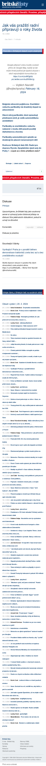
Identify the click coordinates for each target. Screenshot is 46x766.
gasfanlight (23, 714)
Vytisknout (8, 171)
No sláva (14, 335)
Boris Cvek (14, 310)
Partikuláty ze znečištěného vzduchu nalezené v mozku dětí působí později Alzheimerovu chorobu (19, 129)
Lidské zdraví (18, 163)
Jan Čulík (14, 475)
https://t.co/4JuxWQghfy (23, 76)
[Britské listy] (23, 51)
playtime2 (23, 579)
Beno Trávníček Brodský (19, 421)
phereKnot (23, 509)
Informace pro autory (26, 746)
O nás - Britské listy (8, 741)
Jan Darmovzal (16, 543)
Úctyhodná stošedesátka (31, 307)
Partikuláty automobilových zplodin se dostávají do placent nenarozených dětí (20, 138)
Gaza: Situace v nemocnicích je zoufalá (24, 390)
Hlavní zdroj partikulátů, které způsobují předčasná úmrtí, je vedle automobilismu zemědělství (20, 118)
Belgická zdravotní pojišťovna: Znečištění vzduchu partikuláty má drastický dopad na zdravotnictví (21, 107)
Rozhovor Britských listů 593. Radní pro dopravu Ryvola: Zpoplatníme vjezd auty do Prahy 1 (21, 148)
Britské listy (19, 5)
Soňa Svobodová (16, 307)
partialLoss (23, 387)
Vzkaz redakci (24, 744)
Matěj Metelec (15, 717)
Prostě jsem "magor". (26, 613)
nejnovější (30, 227)
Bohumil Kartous (16, 622)
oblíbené (40, 227)
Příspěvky (23, 749)
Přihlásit (5, 205)
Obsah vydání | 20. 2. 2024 (15, 303)
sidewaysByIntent (26, 323)
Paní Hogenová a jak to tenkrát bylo (31, 411)
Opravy (4, 746)
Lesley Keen (15, 323)
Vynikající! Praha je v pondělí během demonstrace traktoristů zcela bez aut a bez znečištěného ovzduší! (22, 252)
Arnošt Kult (14, 613)
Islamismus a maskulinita (19, 628)
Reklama (5, 749)
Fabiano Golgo (15, 317)
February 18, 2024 (30, 90)
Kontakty (5, 744)
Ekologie (9, 163)
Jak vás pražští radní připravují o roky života (25, 500)
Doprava (28, 163)
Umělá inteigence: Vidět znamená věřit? (24, 326)
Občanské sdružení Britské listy (25, 757)
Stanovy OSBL (24, 741)
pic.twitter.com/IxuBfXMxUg (23, 79)
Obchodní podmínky (8, 751)
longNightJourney (26, 698)
